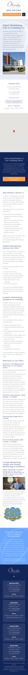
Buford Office (14, 602)
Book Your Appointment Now (14, 560)
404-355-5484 (16, 92)
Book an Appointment (14, 101)
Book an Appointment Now (11, 14)
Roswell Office (14, 645)
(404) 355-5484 (13, 10)
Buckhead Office (14, 583)
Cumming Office (14, 626)
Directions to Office (14, 97)
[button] (14, 131)
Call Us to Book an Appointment (14, 179)
